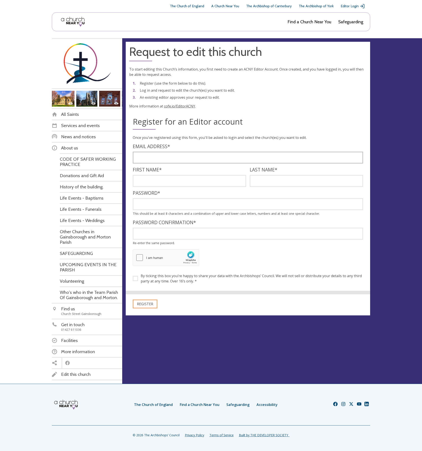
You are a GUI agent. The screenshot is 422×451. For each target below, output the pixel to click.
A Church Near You (225, 6)
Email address (151, 146)
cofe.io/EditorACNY (179, 106)
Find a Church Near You (309, 21)
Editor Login (350, 6)
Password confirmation (164, 222)
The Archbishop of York (316, 6)
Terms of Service (221, 435)
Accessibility (267, 404)
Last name (263, 169)
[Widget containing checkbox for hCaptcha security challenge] (166, 257)
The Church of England (187, 6)
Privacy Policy (194, 435)
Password (146, 193)
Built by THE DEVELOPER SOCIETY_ (264, 435)
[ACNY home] (73, 21)
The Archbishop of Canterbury (269, 6)
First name (147, 169)
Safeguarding (350, 21)
